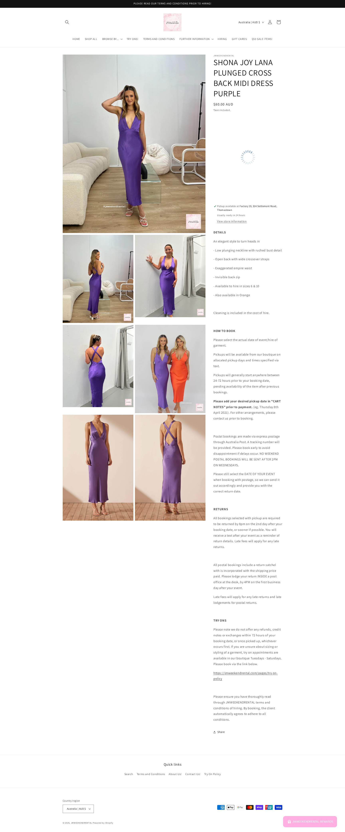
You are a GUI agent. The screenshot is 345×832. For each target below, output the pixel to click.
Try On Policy (212, 774)
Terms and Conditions (151, 774)
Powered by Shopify (103, 822)
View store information (232, 221)
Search (128, 774)
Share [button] (221, 732)
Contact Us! (192, 774)
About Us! (175, 774)
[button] (67, 22)
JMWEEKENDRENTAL (81, 822)
